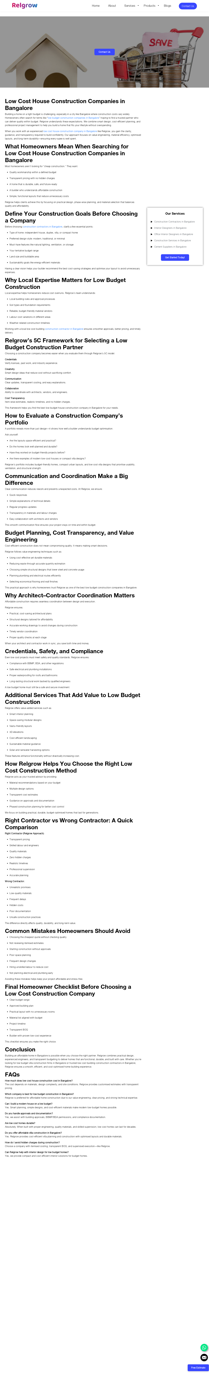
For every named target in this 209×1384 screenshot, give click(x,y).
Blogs (167, 5)
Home (96, 5)
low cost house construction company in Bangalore (70, 131)
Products (149, 5)
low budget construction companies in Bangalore (73, 118)
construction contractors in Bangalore (42, 226)
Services (129, 5)
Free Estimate (198, 1367)
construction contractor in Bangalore (64, 329)
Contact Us (188, 6)
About (112, 5)
